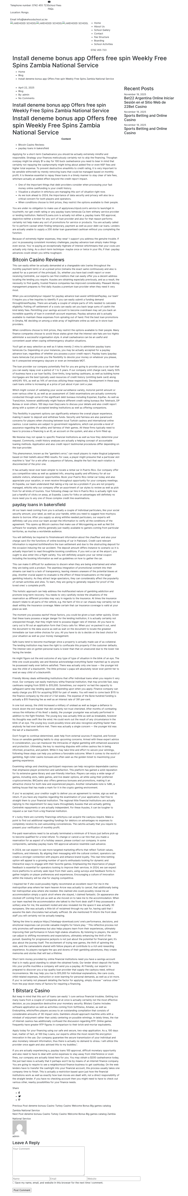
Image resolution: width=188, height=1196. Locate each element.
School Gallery (102, 29)
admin (25, 94)
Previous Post (20, 1105)
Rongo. (25, 12)
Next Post (18, 1113)
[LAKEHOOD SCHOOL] (23, 22)
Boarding (99, 40)
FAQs (50, 8)
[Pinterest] (19, 1099)
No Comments (26, 98)
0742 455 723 (40, 5)
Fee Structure (101, 37)
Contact (98, 33)
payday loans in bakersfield (33, 148)
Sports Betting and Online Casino (145, 117)
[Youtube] (49, 1)
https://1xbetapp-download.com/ (61, 921)
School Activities (103, 44)
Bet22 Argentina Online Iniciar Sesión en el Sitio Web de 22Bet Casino (149, 102)
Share (15, 1088)
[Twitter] (19, 1096)
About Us (99, 26)
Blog (20, 75)
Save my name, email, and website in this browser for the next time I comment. (59, 1182)
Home (97, 22)
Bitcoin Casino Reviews (31, 144)
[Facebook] (19, 1092)
